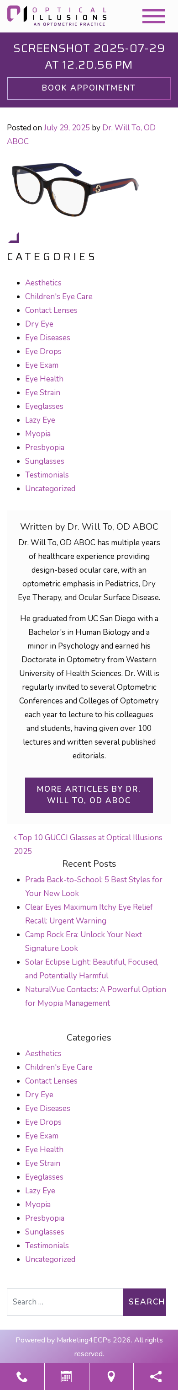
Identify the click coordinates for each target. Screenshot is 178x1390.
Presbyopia (44, 447)
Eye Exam (41, 365)
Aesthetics (43, 283)
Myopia (38, 434)
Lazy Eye (40, 420)
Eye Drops (43, 351)
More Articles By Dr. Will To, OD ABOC (89, 795)
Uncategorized (50, 488)
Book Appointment (89, 88)
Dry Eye (39, 324)
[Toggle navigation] (154, 16)
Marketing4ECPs (84, 1340)
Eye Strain (42, 392)
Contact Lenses (51, 310)
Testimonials (47, 475)
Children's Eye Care (59, 296)
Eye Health (44, 379)
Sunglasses (44, 461)
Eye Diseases (47, 338)
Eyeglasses (44, 406)
